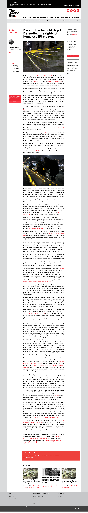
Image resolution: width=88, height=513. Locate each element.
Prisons (71, 21)
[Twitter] (78, 508)
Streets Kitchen (38, 81)
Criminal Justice (13, 21)
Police (65, 21)
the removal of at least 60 (56, 128)
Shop (57, 17)
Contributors (65, 17)
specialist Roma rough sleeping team (34, 313)
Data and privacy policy (14, 500)
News (24, 17)
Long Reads (41, 17)
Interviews (32, 17)
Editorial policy (12, 498)
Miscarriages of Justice (54, 21)
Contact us (11, 496)
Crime (34, 498)
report (57, 395)
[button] (77, 10)
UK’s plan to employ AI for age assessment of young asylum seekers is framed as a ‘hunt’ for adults (51, 480)
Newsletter (75, 17)
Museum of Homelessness (54, 81)
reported (62, 268)
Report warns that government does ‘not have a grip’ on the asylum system (32, 481)
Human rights (24, 21)
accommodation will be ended (37, 228)
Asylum (25, 487)
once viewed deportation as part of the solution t (45, 317)
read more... (75, 34)
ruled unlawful (35, 151)
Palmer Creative (55, 511)
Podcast (50, 17)
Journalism (42, 21)
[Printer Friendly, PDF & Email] (24, 448)
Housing (11, 30)
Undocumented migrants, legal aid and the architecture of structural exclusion (70, 481)
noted (44, 133)
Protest (77, 21)
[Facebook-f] (75, 508)
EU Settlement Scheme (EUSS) (44, 76)
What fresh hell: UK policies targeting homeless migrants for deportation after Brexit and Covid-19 (43, 442)
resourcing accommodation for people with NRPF (48, 417)
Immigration (33, 21)
